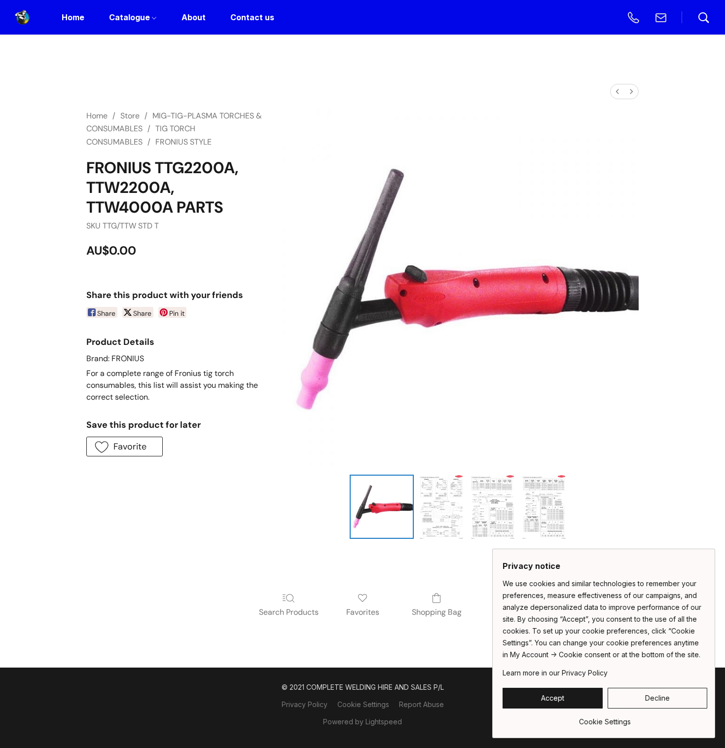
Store (130, 116)
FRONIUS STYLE (183, 142)
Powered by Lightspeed (362, 721)
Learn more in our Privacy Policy (555, 673)
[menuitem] (617, 91)
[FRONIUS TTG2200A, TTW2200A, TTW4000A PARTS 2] (492, 507)
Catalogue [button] (130, 17)
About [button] (193, 17)
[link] (605, 718)
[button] (22, 17)
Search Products (289, 612)
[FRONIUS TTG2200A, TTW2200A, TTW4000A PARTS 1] (441, 507)
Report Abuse (421, 704)
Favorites (362, 612)
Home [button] (73, 17)
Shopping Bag (437, 612)
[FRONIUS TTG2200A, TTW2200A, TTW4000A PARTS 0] (382, 507)
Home (97, 116)
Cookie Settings (363, 704)
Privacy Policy (304, 704)
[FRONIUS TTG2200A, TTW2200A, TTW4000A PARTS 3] (544, 507)
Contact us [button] (252, 17)
